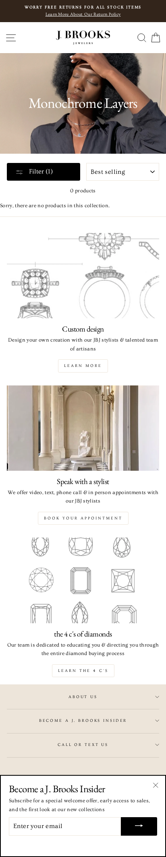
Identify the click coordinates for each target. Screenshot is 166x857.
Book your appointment (83, 518)
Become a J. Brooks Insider (83, 721)
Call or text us (83, 745)
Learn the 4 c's (83, 670)
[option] (83, 11)
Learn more (83, 365)
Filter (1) (40, 171)
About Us (83, 697)
